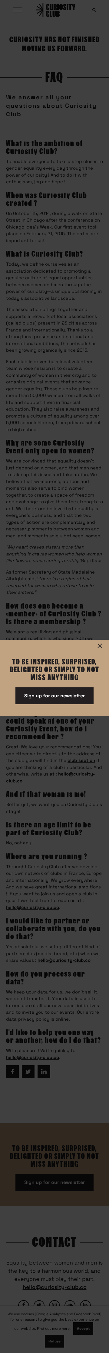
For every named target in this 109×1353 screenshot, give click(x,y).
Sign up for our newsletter (54, 695)
